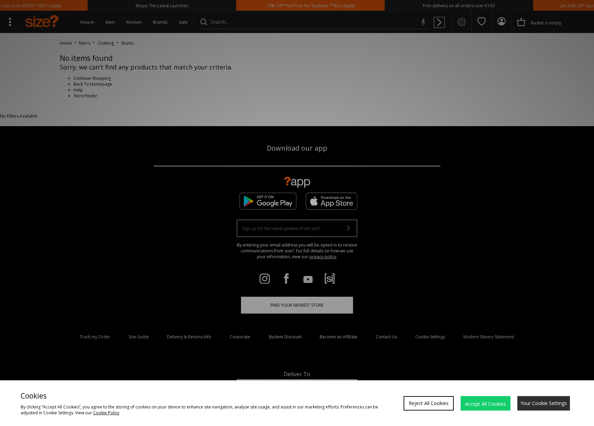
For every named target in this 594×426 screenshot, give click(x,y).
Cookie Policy (106, 413)
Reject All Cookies (429, 403)
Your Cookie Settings (543, 403)
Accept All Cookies (485, 404)
